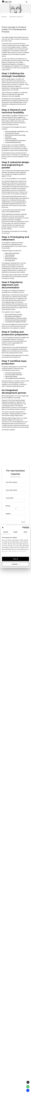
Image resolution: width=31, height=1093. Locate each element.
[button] (26, 2)
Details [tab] (15, 532)
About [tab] (25, 532)
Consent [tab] (5, 532)
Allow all (15, 559)
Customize (15, 564)
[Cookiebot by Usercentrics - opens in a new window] (22, 528)
